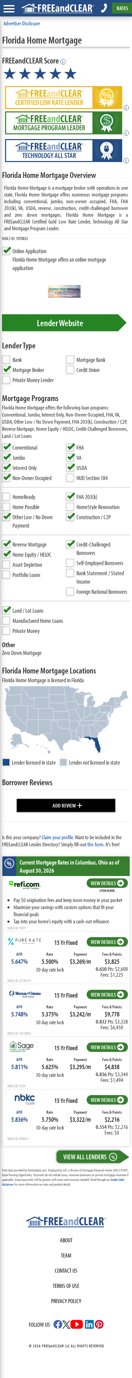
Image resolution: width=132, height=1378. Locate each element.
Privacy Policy (66, 1301)
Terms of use (66, 1286)
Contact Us (66, 1270)
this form (95, 844)
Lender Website (60, 322)
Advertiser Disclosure (21, 23)
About (66, 1240)
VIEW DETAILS (103, 882)
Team (66, 1255)
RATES (122, 7)
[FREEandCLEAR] (66, 1222)
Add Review (67, 804)
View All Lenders (89, 1156)
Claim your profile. (58, 837)
